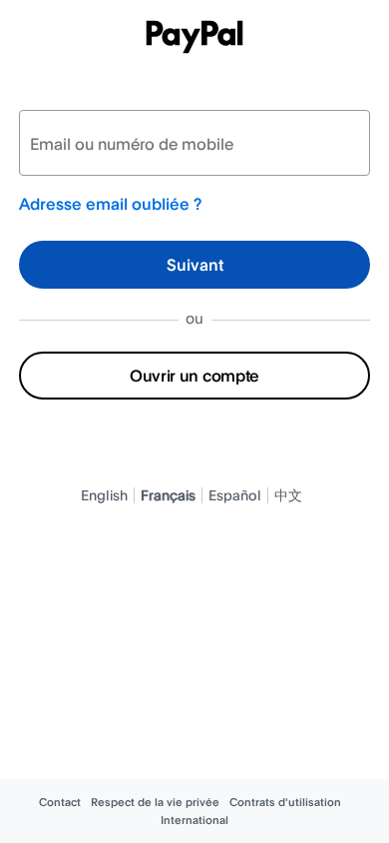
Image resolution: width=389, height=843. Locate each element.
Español (234, 494)
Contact (60, 802)
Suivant (195, 265)
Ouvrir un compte (194, 376)
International (194, 820)
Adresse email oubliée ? (110, 204)
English (104, 494)
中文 (288, 494)
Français (168, 494)
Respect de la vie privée (155, 802)
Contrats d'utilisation (285, 802)
